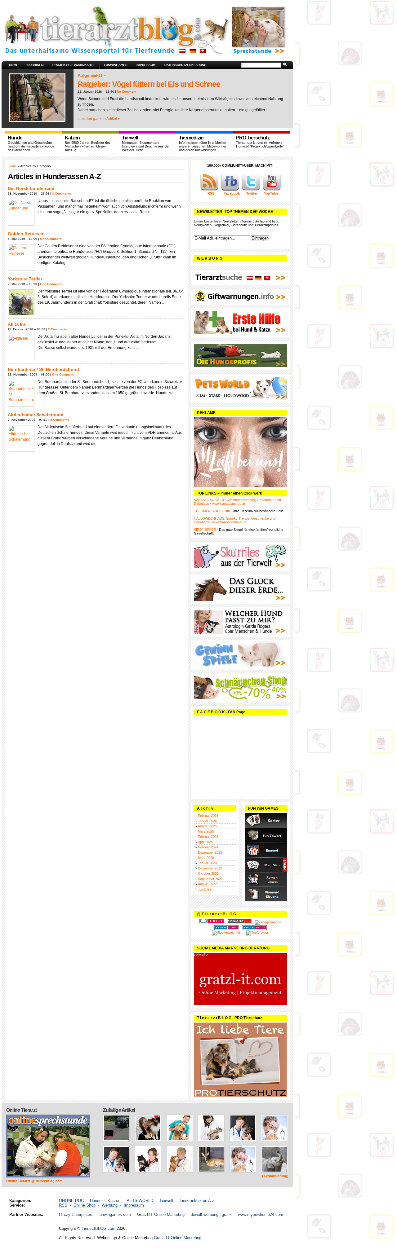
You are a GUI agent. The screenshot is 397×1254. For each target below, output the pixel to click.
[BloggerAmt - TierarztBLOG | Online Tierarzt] (268, 922)
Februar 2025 (208, 836)
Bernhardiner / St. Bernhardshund (43, 369)
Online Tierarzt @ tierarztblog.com (34, 1181)
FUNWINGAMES (115, 65)
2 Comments (57, 329)
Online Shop (85, 1205)
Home (13, 65)
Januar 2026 (207, 821)
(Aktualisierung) (275, 1176)
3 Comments (61, 193)
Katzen (114, 1200)
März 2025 (206, 831)
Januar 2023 (207, 863)
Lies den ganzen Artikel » (99, 119)
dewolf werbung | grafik (211, 1214)
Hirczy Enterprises (75, 1214)
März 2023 (206, 858)
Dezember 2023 (210, 852)
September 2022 (210, 879)
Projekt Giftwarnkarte (73, 65)
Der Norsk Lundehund (31, 188)
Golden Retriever (25, 233)
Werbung (110, 1205)
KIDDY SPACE (205, 529)
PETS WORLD (140, 1200)
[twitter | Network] (251, 189)
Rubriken (35, 65)
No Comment (126, 91)
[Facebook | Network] (230, 189)
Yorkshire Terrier (25, 278)
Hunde (95, 1200)
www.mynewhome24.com (260, 1214)
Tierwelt (166, 1200)
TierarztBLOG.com (98, 1228)
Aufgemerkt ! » (91, 75)
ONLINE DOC (71, 1200)
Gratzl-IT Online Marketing (161, 1214)
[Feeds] (209, 189)
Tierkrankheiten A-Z (197, 1200)
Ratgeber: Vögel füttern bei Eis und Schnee (149, 84)
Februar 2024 (208, 847)
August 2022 (207, 884)
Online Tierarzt (21, 1110)
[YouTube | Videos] (272, 189)
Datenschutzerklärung (185, 65)
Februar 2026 (208, 815)
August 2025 (207, 826)
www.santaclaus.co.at (228, 503)
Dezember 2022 (210, 868)
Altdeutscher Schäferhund (36, 414)
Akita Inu (17, 324)
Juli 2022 (204, 889)
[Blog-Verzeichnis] (211, 922)
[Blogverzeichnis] (226, 932)
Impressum (145, 65)
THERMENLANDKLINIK (212, 511)
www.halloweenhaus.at (229, 522)
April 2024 (205, 842)
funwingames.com (114, 1214)
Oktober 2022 (208, 873)
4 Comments (59, 419)
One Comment (50, 238)
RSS (63, 1205)
